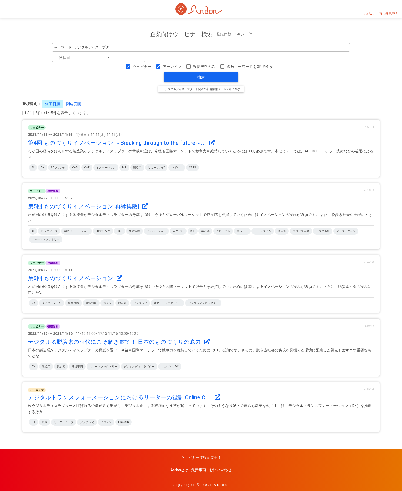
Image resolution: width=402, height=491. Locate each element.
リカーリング (156, 167)
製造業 (137, 167)
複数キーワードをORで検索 (250, 66)
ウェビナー (142, 66)
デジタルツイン (346, 231)
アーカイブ (172, 66)
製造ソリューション (76, 231)
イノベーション (106, 167)
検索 (201, 77)
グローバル (223, 231)
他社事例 (77, 366)
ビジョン (106, 422)
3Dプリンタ (58, 167)
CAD (75, 167)
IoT (124, 167)
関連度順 (73, 104)
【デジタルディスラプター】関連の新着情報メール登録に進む (201, 89)
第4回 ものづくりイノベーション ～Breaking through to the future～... (117, 143)
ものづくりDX (170, 366)
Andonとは (179, 470)
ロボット (176, 167)
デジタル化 (323, 231)
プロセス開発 (300, 231)
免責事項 (198, 470)
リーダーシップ (64, 422)
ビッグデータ (49, 231)
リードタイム (262, 231)
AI (33, 167)
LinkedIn (123, 422)
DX (42, 167)
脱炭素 (282, 231)
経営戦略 (91, 303)
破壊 (44, 422)
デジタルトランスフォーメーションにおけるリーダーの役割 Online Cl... (120, 397)
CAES (192, 167)
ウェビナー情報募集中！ (380, 13)
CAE (87, 167)
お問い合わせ (220, 470)
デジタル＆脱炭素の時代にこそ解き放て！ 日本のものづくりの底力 (115, 342)
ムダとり (178, 231)
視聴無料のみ (204, 66)
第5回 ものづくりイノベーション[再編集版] (84, 206)
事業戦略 (73, 303)
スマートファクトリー (46, 239)
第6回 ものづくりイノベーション (71, 278)
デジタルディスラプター (203, 303)
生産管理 (134, 231)
